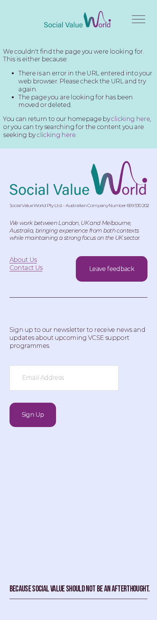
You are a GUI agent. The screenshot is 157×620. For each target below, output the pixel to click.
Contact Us (26, 267)
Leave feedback (111, 269)
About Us (23, 259)
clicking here (130, 119)
